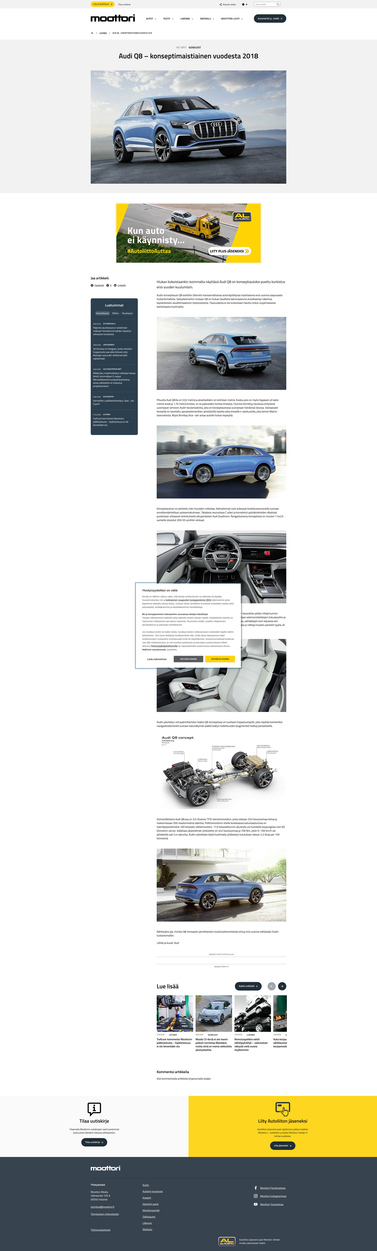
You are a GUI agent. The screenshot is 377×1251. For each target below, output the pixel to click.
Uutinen (103, 33)
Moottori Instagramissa (273, 1196)
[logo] (113, 21)
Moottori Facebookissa (273, 1188)
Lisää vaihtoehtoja (157, 659)
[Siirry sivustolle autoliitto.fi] (227, 1241)
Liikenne (251, 1034)
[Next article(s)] (282, 986)
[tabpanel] (114, 374)
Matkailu (147, 1229)
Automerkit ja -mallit (268, 18)
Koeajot (147, 1198)
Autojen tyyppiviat (153, 1191)
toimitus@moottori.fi (102, 1207)
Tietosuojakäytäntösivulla (164, 646)
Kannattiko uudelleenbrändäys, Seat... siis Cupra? (113, 402)
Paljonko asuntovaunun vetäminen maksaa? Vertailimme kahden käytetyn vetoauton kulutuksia (112, 331)
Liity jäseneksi (281, 1145)
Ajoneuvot (195, 47)
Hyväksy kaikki (220, 659)
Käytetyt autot (151, 1204)
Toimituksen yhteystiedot (105, 1214)
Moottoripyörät (151, 1210)
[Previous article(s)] (272, 986)
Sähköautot (149, 1217)
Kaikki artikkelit (246, 986)
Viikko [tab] (115, 313)
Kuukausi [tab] (127, 313)
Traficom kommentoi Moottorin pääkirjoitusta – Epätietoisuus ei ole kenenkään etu (110, 422)
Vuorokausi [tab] (102, 313)
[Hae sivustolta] (278, 4)
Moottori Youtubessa (271, 1204)
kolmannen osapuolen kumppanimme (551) (188, 600)
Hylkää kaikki (188, 659)
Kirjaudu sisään (229, 4)
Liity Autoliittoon (101, 4)
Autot (146, 1185)
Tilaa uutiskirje (124, 4)
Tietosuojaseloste (100, 1230)
